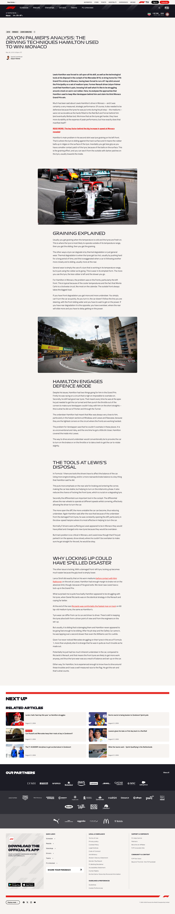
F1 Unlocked (87, 7)
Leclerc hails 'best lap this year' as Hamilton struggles (45, 715)
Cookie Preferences (96, 888)
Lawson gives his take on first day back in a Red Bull (127, 731)
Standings (49, 7)
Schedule (24, 7)
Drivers (62, 7)
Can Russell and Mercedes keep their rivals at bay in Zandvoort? (49, 733)
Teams (74, 7)
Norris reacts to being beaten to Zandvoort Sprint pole (128, 715)
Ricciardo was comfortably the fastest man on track (94, 606)
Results (36, 7)
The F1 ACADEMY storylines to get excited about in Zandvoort (48, 747)
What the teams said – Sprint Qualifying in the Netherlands (130, 747)
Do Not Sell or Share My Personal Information (105, 874)
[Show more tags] (34, 32)
